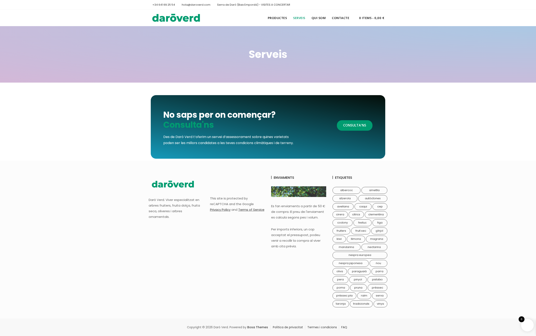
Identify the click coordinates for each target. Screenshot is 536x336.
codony (342, 223)
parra (379, 271)
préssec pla (344, 296)
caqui (363, 206)
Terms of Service (251, 209)
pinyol (358, 279)
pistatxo (377, 279)
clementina (376, 214)
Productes (277, 18)
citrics (356, 214)
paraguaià (359, 271)
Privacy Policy (220, 209)
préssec (377, 288)
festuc (362, 223)
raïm (364, 296)
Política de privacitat (288, 327)
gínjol (379, 231)
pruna (358, 288)
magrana (376, 239)
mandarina (346, 247)
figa (380, 223)
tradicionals (361, 304)
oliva (339, 271)
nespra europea (360, 255)
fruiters (341, 231)
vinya (380, 304)
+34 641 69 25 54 (163, 5)
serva (380, 296)
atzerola (345, 198)
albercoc (346, 190)
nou (378, 263)
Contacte (340, 18)
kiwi (339, 239)
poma (341, 288)
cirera (340, 214)
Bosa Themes (257, 327)
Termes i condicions (322, 327)
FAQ (344, 327)
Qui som (319, 18)
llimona (356, 239)
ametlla (374, 190)
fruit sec (361, 231)
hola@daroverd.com (195, 5)
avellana (343, 206)
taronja (341, 304)
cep (380, 206)
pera (340, 279)
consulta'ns (354, 125)
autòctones (373, 198)
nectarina (374, 247)
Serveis (299, 18)
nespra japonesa (350, 263)
